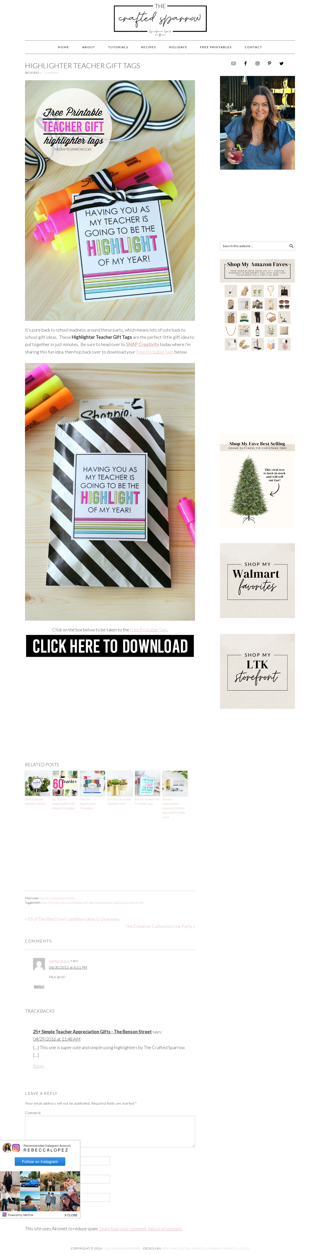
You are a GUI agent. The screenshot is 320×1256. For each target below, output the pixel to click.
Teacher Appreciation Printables (88, 803)
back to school (48, 898)
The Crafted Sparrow (160, 25)
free (62, 902)
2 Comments (51, 72)
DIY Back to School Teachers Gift (119, 801)
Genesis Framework (123, 1248)
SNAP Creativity (142, 344)
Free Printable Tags (155, 352)
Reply (39, 986)
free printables (66, 898)
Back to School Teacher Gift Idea (36, 801)
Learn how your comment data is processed (140, 1228)
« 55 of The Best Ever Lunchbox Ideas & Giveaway (72, 919)
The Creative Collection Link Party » (160, 926)
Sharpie (99, 902)
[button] (71, 1214)
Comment (33, 1113)
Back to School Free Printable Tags (147, 801)
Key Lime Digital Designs (184, 1248)
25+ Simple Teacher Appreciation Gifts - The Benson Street (92, 1031)
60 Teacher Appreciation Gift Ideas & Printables (63, 803)
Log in (244, 1248)
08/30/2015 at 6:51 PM (68, 967)
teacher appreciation (116, 902)
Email (30, 1172)
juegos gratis (59, 960)
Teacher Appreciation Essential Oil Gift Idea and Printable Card (173, 808)
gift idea (88, 902)
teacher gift (137, 902)
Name (31, 1154)
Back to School (50, 902)
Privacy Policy (222, 1248)
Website (31, 1190)
